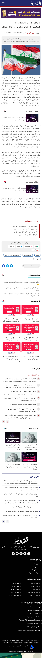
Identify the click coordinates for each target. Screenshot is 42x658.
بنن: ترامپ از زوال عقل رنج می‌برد (28, 235)
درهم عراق (36, 259)
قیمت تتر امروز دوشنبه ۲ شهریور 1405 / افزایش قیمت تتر (22, 511)
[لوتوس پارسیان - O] (21, 655)
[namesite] (35, 3)
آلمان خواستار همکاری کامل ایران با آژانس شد (24, 232)
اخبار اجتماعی (15, 593)
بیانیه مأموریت (33, 573)
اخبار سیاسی (15, 584)
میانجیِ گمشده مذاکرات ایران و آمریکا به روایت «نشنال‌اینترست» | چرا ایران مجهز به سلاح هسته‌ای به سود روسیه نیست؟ (19, 393)
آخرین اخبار (34, 476)
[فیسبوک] (3, 265)
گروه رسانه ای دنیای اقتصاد (31, 607)
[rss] (13, 554)
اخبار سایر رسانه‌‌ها (13, 596)
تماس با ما (35, 567)
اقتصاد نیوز (27, 255)
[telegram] (17, 554)
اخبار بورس (34, 587)
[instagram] (21, 554)
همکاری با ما (34, 570)
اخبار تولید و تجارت (32, 593)
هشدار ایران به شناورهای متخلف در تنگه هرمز (23, 404)
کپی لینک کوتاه (35, 266)
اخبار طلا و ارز (31, 33)
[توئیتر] (7, 265)
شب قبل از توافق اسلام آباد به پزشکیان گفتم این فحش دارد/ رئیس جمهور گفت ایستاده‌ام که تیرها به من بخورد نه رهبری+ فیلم (21, 502)
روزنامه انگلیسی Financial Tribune (29, 620)
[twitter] (24, 554)
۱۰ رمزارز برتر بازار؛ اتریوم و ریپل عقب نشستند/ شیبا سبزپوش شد (21, 495)
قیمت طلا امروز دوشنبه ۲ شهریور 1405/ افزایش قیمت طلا (22, 507)
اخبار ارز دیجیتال (33, 596)
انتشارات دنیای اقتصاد (33, 624)
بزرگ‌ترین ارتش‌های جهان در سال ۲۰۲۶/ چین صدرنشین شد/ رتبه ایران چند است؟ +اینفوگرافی (21, 489)
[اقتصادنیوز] (21, 540)
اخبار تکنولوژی (15, 590)
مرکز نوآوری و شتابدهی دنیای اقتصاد (29, 630)
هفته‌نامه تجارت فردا (34, 617)
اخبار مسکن (15, 587)
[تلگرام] (11, 265)
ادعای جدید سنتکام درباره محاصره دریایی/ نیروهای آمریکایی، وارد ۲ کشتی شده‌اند (22, 410)
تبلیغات (36, 564)
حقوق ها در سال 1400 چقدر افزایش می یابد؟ (25, 226)
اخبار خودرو (35, 590)
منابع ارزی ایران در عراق (12, 255)
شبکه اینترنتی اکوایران (33, 614)
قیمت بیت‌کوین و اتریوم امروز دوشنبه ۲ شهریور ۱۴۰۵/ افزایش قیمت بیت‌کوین (20, 517)
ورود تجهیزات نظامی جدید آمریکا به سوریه (25, 229)
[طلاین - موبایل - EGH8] (21, 13)
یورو (37, 255)
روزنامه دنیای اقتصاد (34, 610)
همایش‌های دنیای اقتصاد (32, 627)
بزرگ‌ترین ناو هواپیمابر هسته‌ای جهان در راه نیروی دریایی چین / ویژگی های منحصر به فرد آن (20, 399)
